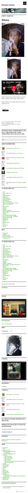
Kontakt (4, 463)
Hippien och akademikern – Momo (10, 203)
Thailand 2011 (6, 478)
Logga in (5, 234)
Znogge (8, 172)
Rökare (5, 20)
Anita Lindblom (7, 124)
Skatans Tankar (10, 123)
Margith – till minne (7, 210)
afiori (4, 191)
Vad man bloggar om (9, 483)
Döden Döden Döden (19, 168)
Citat (4, 449)
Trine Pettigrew (6, 222)
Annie (4, 194)
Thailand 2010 (6, 477)
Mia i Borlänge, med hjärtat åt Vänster (11, 211)
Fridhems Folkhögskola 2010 (9, 453)
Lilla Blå (4, 207)
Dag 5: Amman (7, 460)
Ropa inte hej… (17, 163)
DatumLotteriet (6, 450)
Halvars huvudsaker (7, 201)
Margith (4, 467)
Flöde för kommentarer (8, 236)
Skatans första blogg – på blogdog (10, 216)
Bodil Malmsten (6, 198)
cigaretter (14, 124)
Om (3, 468)
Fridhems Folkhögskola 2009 (9, 451)
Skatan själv (5, 471)
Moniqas (5, 214)
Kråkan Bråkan (6, 464)
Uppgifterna (7, 452)
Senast (18, 124)
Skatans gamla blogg (7, 217)
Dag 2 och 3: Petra (8, 457)
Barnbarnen (5, 447)
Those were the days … (15, 148)
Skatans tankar (8, 5)
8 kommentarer (5, 125)
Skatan (4, 469)
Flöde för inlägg (6, 235)
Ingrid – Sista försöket (8, 204)
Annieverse (5, 196)
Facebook (4, 287)
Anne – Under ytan (7, 193)
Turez (4, 223)
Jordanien (5, 455)
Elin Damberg (6, 200)
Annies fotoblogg (6, 195)
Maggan (4, 209)
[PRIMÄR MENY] (24, 3)
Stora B (4, 221)
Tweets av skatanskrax (7, 324)
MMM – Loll (5, 212)
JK (3, 205)
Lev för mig (5, 466)
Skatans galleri (6, 472)
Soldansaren (5, 220)
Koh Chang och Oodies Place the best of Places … (15, 476)
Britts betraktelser (7, 199)
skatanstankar (18, 121)
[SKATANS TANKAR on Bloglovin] (7, 432)
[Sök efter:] (14, 139)
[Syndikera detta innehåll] (2, 483)
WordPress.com (6, 238)
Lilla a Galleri (6, 206)
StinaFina (5, 473)
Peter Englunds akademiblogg (9, 215)
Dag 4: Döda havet (8, 458)
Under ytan (5, 225)
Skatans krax (6, 320)
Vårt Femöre (5, 479)
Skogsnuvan (5, 218)
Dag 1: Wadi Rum (8, 456)
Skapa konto (5, 233)
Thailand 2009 (6, 474)
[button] (11, 312)
